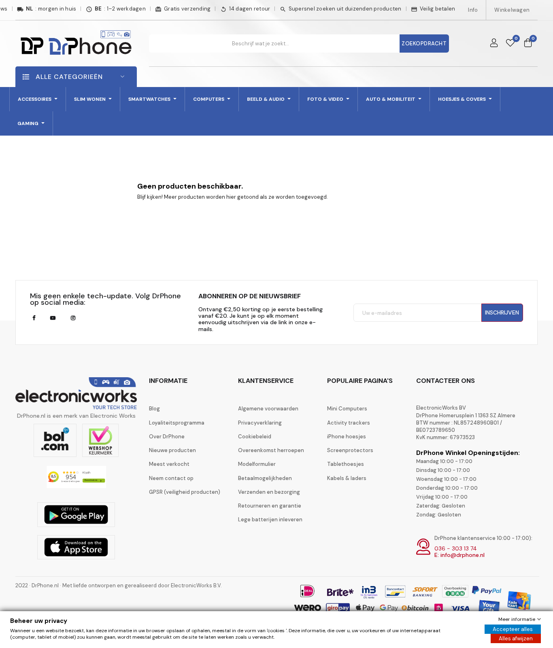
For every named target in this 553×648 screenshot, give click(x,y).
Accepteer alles (513, 629)
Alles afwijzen (516, 638)
